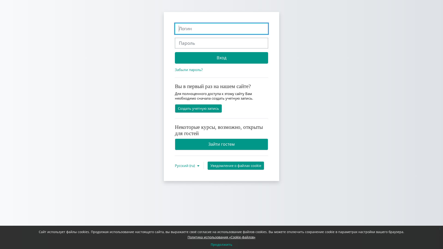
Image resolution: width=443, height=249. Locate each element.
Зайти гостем (221, 144)
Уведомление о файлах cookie (235, 165)
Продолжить (221, 244)
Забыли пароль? (189, 69)
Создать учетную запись (198, 108)
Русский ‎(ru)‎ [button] (185, 165)
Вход (221, 57)
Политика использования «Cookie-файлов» (221, 237)
